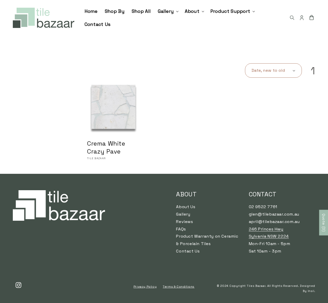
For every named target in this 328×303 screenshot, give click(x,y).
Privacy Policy (145, 287)
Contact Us (188, 251)
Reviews (184, 221)
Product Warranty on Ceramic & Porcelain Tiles (207, 240)
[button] (168, 11)
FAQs (181, 229)
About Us (185, 206)
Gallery (183, 214)
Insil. (311, 291)
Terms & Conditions (178, 287)
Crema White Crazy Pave (106, 147)
